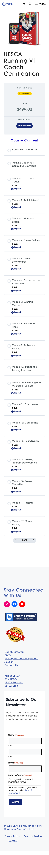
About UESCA (12, 676)
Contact (12, 841)
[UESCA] (7, 4)
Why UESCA (11, 679)
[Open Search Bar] (30, 4)
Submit (15, 802)
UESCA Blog (11, 686)
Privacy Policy (12, 836)
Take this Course (24, 125)
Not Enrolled (24, 93)
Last (10, 757)
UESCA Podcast (14, 683)
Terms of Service (33, 836)
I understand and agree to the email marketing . (23, 790)
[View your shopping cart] (23, 4)
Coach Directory (15, 652)
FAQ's (8, 655)
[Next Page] (34, 540)
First (9, 746)
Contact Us (11, 665)
